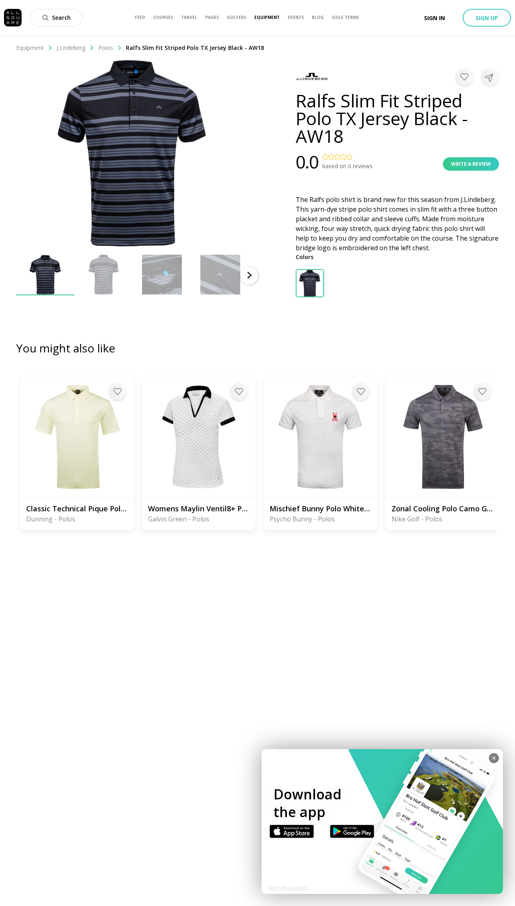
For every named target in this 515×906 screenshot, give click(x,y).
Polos (105, 47)
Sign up (487, 18)
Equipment (30, 47)
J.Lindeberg (71, 47)
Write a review (471, 164)
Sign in (434, 18)
